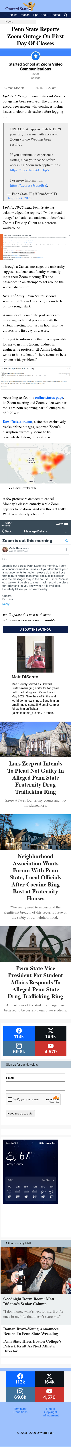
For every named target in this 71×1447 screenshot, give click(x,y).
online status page (49, 397)
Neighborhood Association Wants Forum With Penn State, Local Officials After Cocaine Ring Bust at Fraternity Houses (35, 877)
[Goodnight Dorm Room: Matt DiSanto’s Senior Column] (36, 1294)
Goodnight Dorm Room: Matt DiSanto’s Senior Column (28, 1301)
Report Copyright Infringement (51, 1412)
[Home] (20, 9)
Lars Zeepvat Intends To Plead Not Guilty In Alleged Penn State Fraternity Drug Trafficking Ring (35, 777)
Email (10, 1078)
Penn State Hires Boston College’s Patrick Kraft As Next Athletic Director (32, 1346)
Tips (35, 14)
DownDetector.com (17, 421)
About (44, 14)
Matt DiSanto (16, 87)
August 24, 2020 (19, 197)
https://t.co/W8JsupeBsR (28, 185)
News (13, 14)
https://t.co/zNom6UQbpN (29, 169)
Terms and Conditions (20, 1410)
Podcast (25, 14)
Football (56, 14)
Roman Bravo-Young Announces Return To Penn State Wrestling (31, 1331)
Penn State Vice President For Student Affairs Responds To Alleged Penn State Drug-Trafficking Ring (35, 982)
